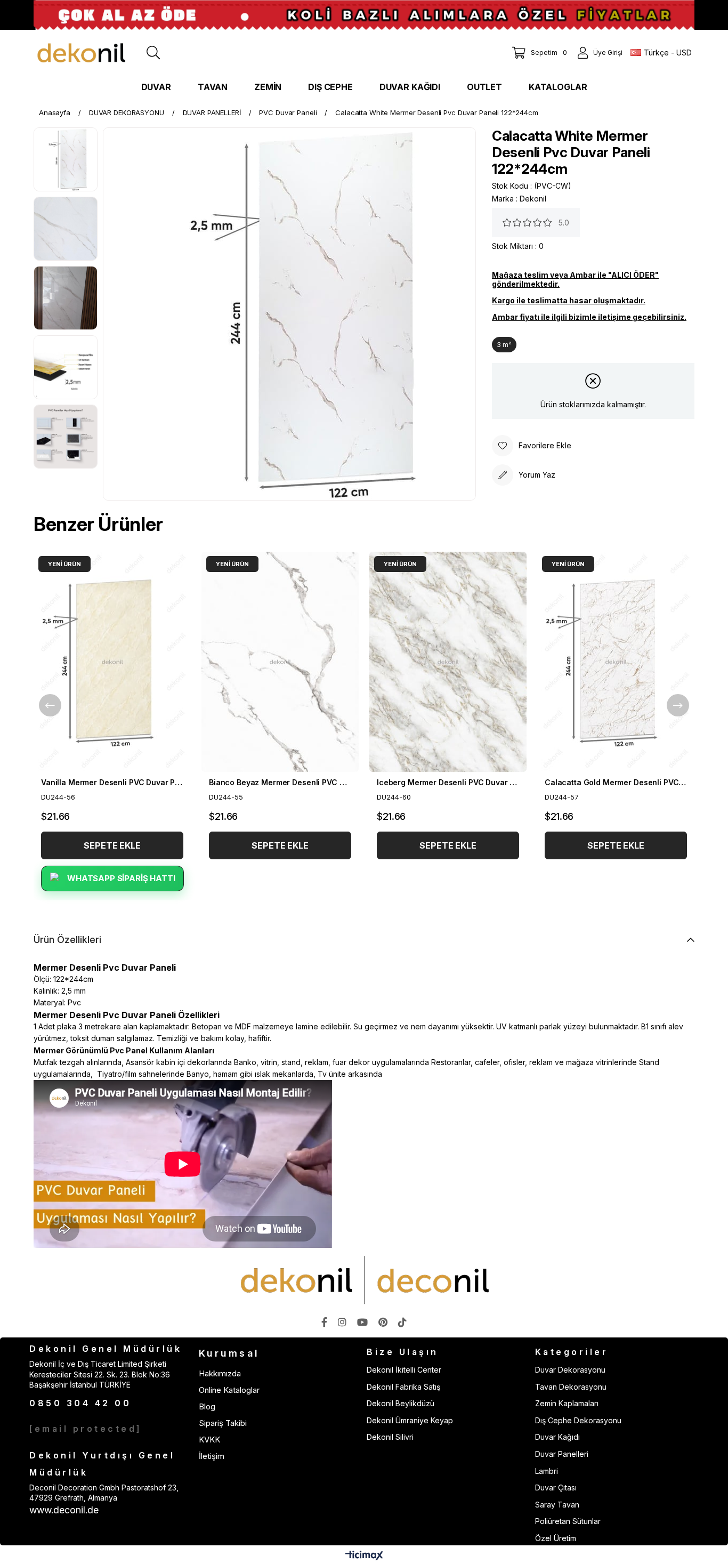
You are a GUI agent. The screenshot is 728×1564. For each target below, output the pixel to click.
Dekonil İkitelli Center (404, 1369)
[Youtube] (362, 1322)
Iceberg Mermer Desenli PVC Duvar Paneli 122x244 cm (448, 782)
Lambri (546, 1471)
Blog (207, 1406)
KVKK (209, 1439)
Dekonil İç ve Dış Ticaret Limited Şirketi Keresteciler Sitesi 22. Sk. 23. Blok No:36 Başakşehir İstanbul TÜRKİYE (99, 1374)
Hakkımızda (220, 1373)
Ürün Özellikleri (67, 939)
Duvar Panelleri (561, 1453)
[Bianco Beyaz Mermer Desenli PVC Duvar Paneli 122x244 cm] (280, 662)
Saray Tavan (557, 1504)
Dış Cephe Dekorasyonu (578, 1420)
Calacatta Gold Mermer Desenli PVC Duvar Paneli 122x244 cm (616, 782)
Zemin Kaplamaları (566, 1403)
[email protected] (85, 1428)
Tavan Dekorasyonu (570, 1386)
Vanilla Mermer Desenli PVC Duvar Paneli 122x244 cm (112, 782)
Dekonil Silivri (390, 1436)
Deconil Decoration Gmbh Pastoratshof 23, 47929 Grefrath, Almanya (104, 1493)
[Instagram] (342, 1322)
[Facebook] (324, 1322)
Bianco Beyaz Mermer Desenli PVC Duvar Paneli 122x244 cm (280, 782)
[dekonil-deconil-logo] (364, 1280)
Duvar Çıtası (556, 1487)
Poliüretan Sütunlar (568, 1521)
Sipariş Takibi (223, 1423)
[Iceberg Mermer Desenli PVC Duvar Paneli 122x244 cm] (448, 662)
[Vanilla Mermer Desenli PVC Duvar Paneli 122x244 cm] (112, 662)
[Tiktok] (402, 1322)
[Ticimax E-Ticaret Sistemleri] (364, 1556)
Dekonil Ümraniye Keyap (410, 1420)
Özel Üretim (555, 1538)
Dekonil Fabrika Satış (403, 1386)
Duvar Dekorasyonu (570, 1369)
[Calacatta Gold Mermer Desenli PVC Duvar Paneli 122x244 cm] (615, 662)
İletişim (211, 1456)
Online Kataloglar (229, 1390)
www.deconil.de (64, 1509)
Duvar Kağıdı (557, 1436)
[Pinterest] (382, 1322)
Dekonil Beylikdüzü (400, 1403)
